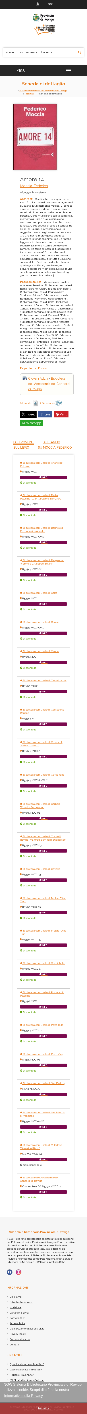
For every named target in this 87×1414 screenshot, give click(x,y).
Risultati (29, 93)
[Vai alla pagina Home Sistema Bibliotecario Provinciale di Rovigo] (43, 24)
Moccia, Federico (34, 186)
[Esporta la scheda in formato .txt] (35, 403)
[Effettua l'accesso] (37, 4)
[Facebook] (9, 1272)
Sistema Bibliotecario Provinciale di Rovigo (43, 90)
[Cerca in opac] (79, 52)
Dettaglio (51, 442)
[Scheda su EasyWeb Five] (58, 403)
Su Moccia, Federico (55, 447)
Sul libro (21, 447)
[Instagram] (18, 1272)
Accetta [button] (43, 1408)
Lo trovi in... (23, 442)
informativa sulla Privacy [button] (23, 1396)
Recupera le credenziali (49, 4)
